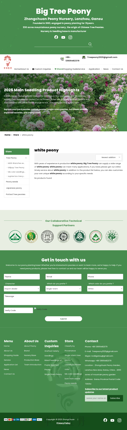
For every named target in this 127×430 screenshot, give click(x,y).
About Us (8, 350)
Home (7, 346)
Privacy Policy (63, 423)
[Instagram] (70, 38)
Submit (63, 319)
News (6, 369)
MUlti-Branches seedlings (18, 163)
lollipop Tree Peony (16, 167)
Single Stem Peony (53, 374)
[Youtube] (63, 38)
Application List (11, 364)
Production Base (31, 360)
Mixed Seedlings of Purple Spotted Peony (53, 365)
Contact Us (9, 374)
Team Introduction (32, 364)
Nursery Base (30, 355)
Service (7, 360)
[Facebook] (56, 38)
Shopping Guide (11, 355)
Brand (27, 350)
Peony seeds (12, 181)
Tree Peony (11, 158)
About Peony (30, 346)
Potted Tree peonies (15, 194)
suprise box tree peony (18, 176)
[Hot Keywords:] (90, 44)
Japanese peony (14, 188)
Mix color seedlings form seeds (18, 172)
